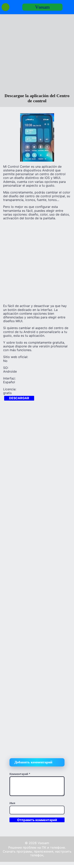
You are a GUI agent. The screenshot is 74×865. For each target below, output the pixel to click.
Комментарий (19, 774)
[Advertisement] (37, 54)
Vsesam (42, 7)
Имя (12, 803)
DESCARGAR (19, 398)
